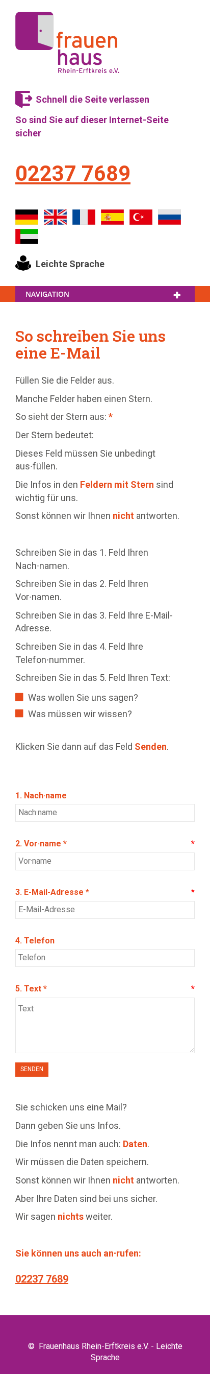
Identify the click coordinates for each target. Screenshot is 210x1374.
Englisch (55, 217)
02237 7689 (72, 173)
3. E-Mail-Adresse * (52, 892)
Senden (31, 1069)
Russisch (169, 217)
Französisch (84, 217)
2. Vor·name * (41, 843)
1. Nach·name (41, 795)
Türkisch (141, 217)
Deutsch (27, 217)
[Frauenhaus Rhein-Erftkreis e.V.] (67, 42)
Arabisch (27, 236)
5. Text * (31, 988)
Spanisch (112, 217)
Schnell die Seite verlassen (92, 99)
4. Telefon (35, 940)
